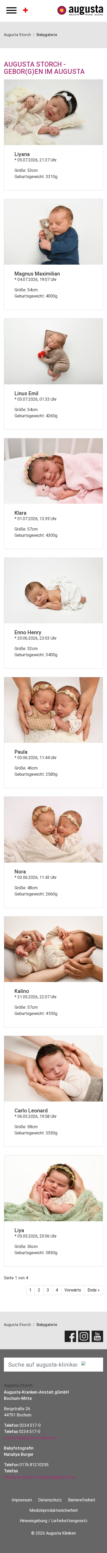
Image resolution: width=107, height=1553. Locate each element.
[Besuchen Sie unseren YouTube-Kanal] (97, 1336)
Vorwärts (72, 1290)
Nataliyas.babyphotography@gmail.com (40, 1477)
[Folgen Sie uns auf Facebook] (70, 1336)
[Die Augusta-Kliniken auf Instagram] (84, 1336)
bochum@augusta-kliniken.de (30, 1437)
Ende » (94, 1290)
